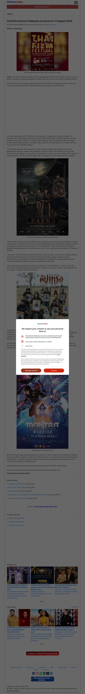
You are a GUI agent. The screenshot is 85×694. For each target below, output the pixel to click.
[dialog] (42, 347)
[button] (42, 346)
